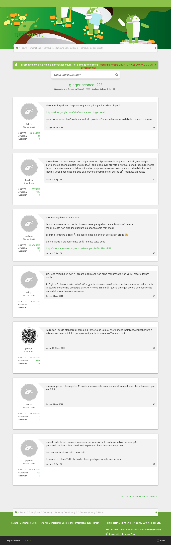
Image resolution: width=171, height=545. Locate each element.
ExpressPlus (128, 534)
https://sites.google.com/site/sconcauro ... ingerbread (75, 112)
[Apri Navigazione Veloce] (155, 48)
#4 (154, 296)
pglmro (49, 253)
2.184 (38, 192)
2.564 (38, 361)
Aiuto (35, 523)
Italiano (14, 523)
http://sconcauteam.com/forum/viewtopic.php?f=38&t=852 (78, 248)
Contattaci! (25, 523)
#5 (154, 348)
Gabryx (103, 89)
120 (38, 248)
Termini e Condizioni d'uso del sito (56, 523)
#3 (154, 253)
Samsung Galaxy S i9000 (79, 89)
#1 (154, 127)
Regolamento (13, 540)
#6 (154, 404)
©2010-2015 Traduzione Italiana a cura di (133, 529)
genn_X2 (50, 348)
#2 (154, 180)
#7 (154, 464)
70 (39, 136)
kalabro (49, 180)
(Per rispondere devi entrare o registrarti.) (139, 496)
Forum (28, 540)
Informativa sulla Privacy (87, 523)
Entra (162, 540)
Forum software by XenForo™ (133, 523)
